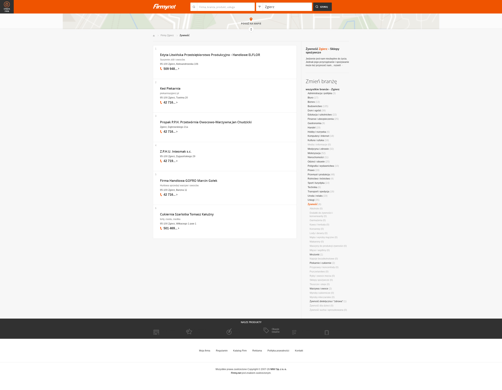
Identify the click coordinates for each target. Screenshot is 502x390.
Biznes (311, 102)
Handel (312, 127)
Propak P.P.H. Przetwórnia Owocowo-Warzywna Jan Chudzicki (206, 122)
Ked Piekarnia (170, 88)
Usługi (311, 200)
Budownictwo (315, 106)
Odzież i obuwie (316, 161)
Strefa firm (7, 10)
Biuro (310, 97)
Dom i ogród (314, 110)
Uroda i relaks (315, 196)
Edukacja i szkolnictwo (320, 114)
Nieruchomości (316, 157)
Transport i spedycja (318, 191)
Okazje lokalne (276, 330)
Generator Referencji (234, 330)
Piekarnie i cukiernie (320, 263)
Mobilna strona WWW (164, 330)
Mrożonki (314, 254)
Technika (312, 187)
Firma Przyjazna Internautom (197, 330)
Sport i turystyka (316, 183)
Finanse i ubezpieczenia (321, 119)
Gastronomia (314, 123)
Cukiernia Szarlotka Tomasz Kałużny (187, 214)
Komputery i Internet (318, 136)
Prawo (311, 170)
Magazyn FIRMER (304, 330)
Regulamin (222, 350)
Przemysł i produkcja (319, 174)
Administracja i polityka (320, 93)
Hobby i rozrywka (317, 132)
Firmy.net (164, 7)
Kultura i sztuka (316, 140)
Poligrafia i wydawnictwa (321, 166)
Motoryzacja (314, 153)
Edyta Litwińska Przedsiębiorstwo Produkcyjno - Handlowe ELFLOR (210, 55)
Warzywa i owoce (319, 288)
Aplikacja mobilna (335, 330)
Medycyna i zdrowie (318, 149)
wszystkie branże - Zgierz (322, 89)
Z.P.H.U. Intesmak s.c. (175, 152)
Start (154, 36)
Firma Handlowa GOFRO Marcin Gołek (188, 181)
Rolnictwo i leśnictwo (319, 178)
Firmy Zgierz (167, 35)
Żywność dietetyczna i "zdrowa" (326, 301)
